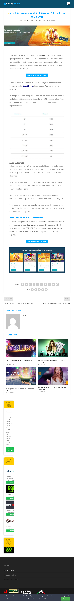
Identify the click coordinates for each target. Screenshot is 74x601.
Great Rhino (28, 85)
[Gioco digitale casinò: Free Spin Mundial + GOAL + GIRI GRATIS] (21, 348)
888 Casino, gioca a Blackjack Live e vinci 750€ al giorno (51, 361)
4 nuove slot (42, 55)
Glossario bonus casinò (11, 580)
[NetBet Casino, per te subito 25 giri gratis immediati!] (53, 376)
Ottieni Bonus (11, 482)
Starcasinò (43, 221)
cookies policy (55, 599)
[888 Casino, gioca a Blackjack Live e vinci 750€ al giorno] (53, 348)
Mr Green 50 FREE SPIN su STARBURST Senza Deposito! (20, 389)
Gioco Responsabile (10, 575)
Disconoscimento (9, 570)
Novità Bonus (41, 20)
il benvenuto (32, 224)
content (27, 20)
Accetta (65, 599)
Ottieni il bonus (11, 449)
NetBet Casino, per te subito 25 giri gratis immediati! (52, 388)
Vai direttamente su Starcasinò (37, 75)
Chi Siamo (7, 565)
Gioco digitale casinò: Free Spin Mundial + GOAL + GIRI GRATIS (19, 361)
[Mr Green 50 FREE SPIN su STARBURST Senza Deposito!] (21, 376)
